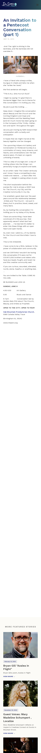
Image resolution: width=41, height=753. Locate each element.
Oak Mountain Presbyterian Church (18, 312)
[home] (8, 4)
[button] (37, 4)
